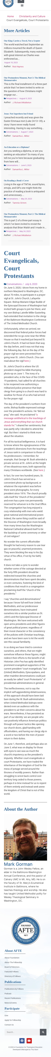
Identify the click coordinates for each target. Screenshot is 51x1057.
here (26, 360)
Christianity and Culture (32, 16)
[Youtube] (29, 1040)
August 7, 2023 (27, 132)
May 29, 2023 (26, 199)
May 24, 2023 (24, 231)
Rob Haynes (18, 66)
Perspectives (11, 98)
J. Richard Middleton (21, 102)
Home (10, 16)
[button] (22, 5)
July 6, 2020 (31, 284)
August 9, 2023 (25, 98)
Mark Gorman (18, 864)
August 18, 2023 (11, 62)
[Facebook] (22, 1040)
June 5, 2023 (26, 165)
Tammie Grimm (19, 203)
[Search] (43, 1032)
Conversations (12, 132)
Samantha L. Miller (20, 136)
